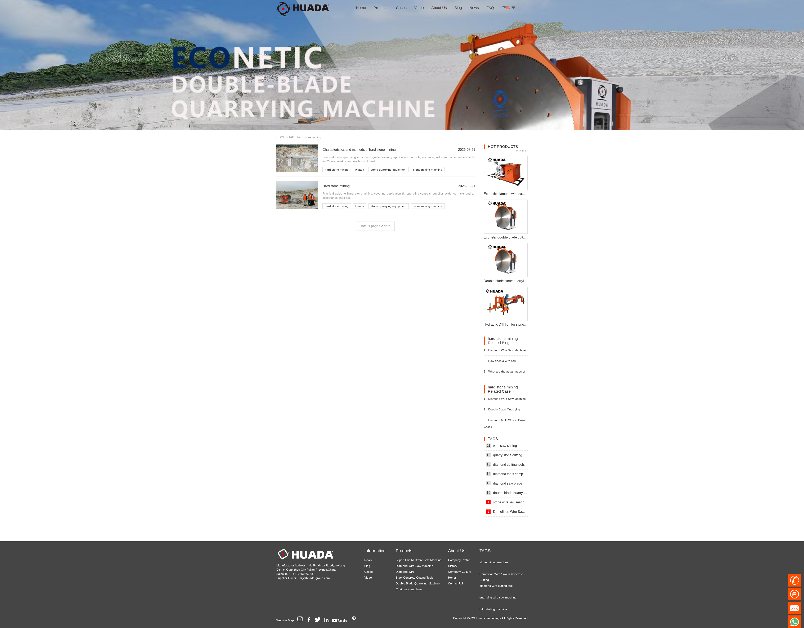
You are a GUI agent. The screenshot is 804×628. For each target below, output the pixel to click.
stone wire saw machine (508, 490)
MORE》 (522, 150)
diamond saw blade (504, 471)
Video (368, 577)
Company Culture (459, 571)
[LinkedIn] (327, 620)
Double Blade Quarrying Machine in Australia (502, 411)
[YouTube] (341, 620)
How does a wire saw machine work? (500, 362)
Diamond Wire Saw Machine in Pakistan (505, 400)
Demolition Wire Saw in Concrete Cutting (508, 499)
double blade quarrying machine (507, 480)
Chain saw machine (409, 589)
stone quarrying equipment (388, 169)
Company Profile (459, 560)
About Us (456, 550)
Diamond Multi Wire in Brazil (505, 420)
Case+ (488, 426)
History (452, 565)
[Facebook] (310, 620)
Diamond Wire (405, 571)
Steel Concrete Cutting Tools (414, 577)
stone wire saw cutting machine (508, 509)
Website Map (285, 620)
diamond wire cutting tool (496, 573)
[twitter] (319, 620)
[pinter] (355, 620)
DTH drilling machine (493, 597)
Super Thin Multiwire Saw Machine (419, 560)
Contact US (455, 583)
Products (404, 550)
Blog (367, 565)
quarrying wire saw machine (498, 585)
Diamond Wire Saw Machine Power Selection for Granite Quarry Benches (505, 351)
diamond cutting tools (506, 452)
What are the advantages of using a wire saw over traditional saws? (505, 373)
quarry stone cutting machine (507, 443)
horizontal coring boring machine (501, 608)
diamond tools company (507, 461)
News (368, 560)
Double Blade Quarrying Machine (418, 583)
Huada (359, 169)
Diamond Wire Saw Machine (414, 565)
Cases (368, 571)
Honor (452, 577)
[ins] (301, 620)
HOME (280, 137)
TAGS (485, 550)
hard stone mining (337, 169)
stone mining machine (427, 169)
